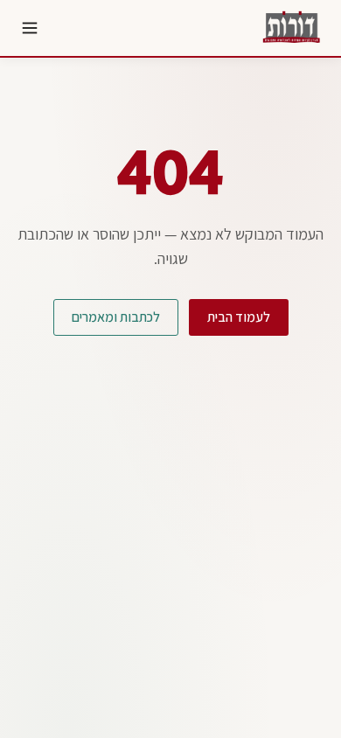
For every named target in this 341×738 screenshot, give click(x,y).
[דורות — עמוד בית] (290, 28)
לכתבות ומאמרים (116, 317)
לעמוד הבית (238, 317)
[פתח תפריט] (29, 28)
